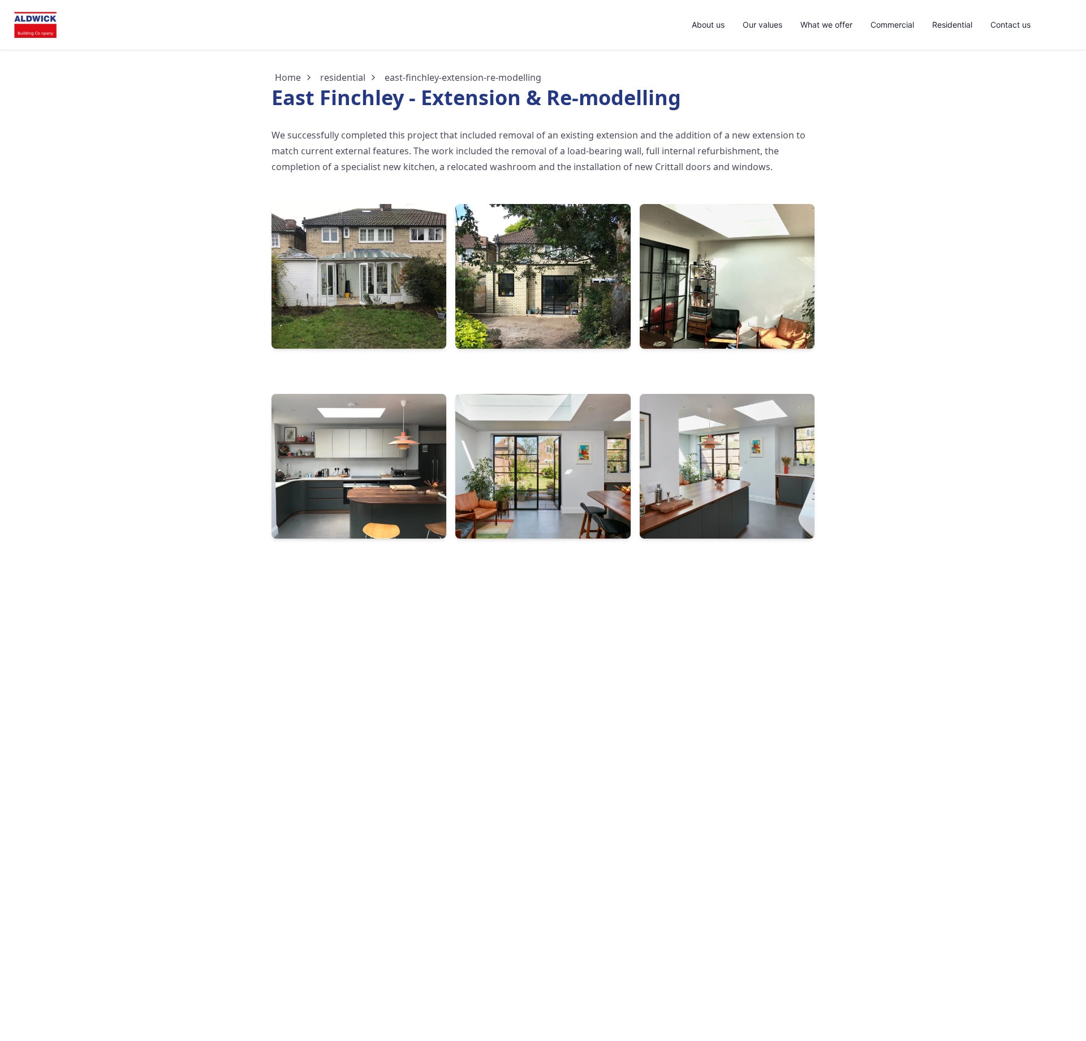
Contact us (1010, 24)
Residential (952, 24)
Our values (762, 24)
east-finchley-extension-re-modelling (463, 77)
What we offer (826, 24)
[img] (35, 24)
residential (342, 77)
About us (708, 24)
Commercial (892, 24)
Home (288, 77)
